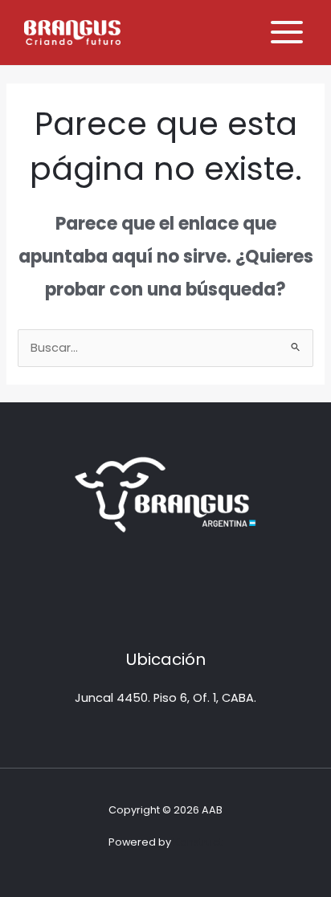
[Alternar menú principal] (287, 32)
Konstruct (198, 842)
